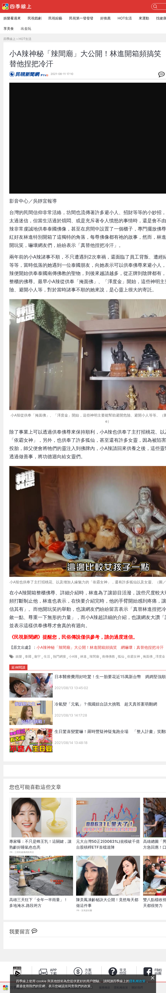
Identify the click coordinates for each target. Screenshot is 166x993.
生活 (47, 656)
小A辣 (73, 656)
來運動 (144, 18)
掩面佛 (148, 656)
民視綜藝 (55, 18)
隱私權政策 (137, 981)
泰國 (28, 656)
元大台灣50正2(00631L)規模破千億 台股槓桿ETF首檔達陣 (108, 844)
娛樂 (19, 656)
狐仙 (121, 656)
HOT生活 (125, 18)
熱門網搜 (59, 656)
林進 (83, 656)
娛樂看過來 (12, 18)
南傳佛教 (108, 656)
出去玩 (26, 28)
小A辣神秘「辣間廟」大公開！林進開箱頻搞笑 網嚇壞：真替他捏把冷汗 (100, 647)
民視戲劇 (35, 18)
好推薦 (105, 18)
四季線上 (9, 39)
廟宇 (37, 656)
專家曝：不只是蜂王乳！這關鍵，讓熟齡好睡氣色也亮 (40, 844)
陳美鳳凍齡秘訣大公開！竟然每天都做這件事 (107, 902)
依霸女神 (133, 656)
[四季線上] (16, 6)
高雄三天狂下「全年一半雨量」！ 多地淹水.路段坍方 (40, 902)
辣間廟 (94, 656)
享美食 (8, 28)
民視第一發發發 (81, 18)
